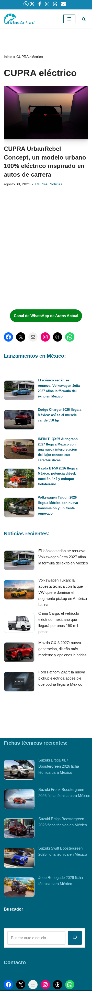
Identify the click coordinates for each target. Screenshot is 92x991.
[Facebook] (8, 337)
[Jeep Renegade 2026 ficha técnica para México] (19, 888)
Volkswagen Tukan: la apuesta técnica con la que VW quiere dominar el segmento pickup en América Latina (62, 592)
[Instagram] (45, 337)
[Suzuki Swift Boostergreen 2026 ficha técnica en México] (19, 858)
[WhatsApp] (69, 337)
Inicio (8, 57)
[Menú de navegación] (69, 19)
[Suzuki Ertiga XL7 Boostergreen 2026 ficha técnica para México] (19, 770)
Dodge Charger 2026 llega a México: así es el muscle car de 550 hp (59, 415)
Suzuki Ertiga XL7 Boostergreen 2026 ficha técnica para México (58, 766)
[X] (20, 337)
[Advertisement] (42, 267)
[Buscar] (84, 19)
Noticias (56, 184)
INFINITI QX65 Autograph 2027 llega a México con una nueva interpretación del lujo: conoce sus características (58, 449)
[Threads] (57, 337)
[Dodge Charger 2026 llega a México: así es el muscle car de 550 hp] (19, 420)
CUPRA (41, 184)
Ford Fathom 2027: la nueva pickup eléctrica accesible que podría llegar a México (61, 678)
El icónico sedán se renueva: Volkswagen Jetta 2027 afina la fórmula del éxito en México (63, 557)
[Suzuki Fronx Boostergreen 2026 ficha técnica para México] (19, 800)
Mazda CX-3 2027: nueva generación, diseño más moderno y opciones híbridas (62, 648)
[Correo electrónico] (33, 337)
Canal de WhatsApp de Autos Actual (46, 315)
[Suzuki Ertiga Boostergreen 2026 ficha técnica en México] (19, 829)
